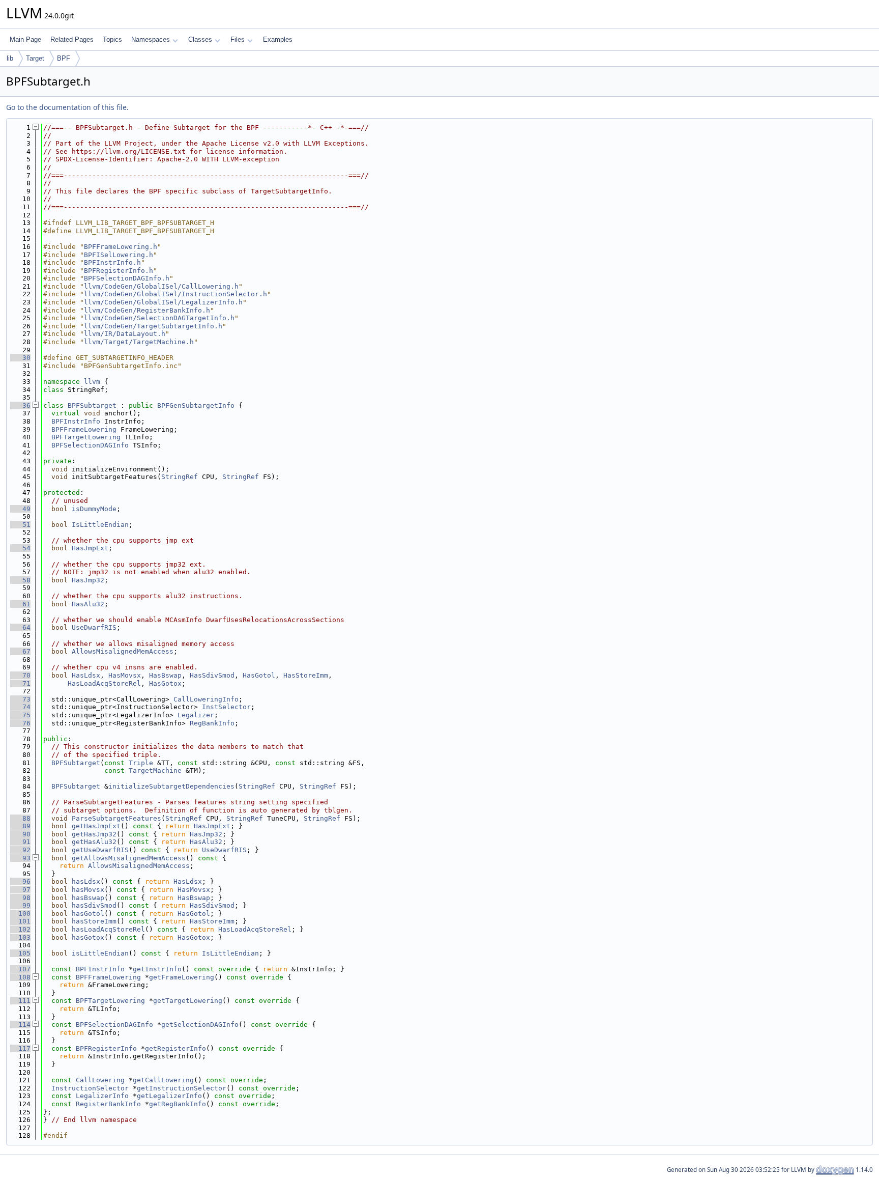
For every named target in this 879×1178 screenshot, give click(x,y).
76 (20, 723)
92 (20, 850)
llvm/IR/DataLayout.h (124, 334)
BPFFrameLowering (83, 429)
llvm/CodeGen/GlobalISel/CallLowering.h (161, 286)
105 (20, 953)
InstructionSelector (90, 1088)
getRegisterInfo (175, 1048)
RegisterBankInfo (108, 1104)
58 (20, 580)
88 (20, 818)
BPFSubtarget (92, 405)
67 (20, 651)
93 (20, 858)
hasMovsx (88, 889)
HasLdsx (86, 675)
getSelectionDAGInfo (200, 1024)
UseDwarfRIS (94, 627)
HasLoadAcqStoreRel (104, 683)
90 (20, 834)
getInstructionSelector (181, 1088)
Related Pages (72, 39)
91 (20, 842)
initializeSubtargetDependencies (171, 786)
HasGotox (165, 683)
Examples (277, 39)
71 (20, 683)
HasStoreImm (305, 675)
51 (20, 524)
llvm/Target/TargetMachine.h (139, 342)
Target (35, 58)
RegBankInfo (212, 723)
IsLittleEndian (100, 524)
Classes (200, 39)
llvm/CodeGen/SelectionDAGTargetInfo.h (159, 318)
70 (20, 675)
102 (20, 929)
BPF (63, 58)
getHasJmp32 (94, 834)
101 (20, 921)
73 (20, 699)
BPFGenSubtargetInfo (196, 405)
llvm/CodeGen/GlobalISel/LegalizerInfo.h (163, 302)
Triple (141, 763)
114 (20, 1024)
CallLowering (100, 1080)
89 (20, 826)
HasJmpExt (90, 548)
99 (20, 905)
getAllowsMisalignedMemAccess (129, 858)
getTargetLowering (187, 1000)
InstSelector (226, 707)
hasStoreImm (94, 921)
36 (20, 405)
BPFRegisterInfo (106, 1048)
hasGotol (88, 913)
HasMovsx (124, 675)
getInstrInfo (157, 969)
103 (20, 937)
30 (20, 357)
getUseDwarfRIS (100, 850)
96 (20, 881)
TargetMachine (155, 770)
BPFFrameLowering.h (120, 246)
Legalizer (196, 715)
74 (20, 707)
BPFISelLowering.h (118, 255)
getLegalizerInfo (169, 1096)
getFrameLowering (181, 977)
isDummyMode (94, 509)
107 (20, 969)
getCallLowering (163, 1080)
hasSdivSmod (94, 905)
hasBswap (88, 898)
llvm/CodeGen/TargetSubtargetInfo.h (153, 326)
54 (20, 548)
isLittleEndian (100, 953)
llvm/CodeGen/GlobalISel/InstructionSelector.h (175, 294)
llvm (92, 381)
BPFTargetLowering (86, 437)
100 (20, 913)
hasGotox (88, 937)
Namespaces (150, 39)
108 (20, 977)
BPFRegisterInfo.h (118, 270)
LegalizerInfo (102, 1096)
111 (20, 1000)
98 (20, 898)
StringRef (179, 477)
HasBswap (165, 675)
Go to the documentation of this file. (67, 107)
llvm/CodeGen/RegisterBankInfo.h (147, 310)
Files (237, 39)
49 (20, 509)
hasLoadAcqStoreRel (108, 929)
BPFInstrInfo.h (112, 262)
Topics (112, 39)
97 (20, 889)
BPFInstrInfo (75, 421)
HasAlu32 (88, 604)
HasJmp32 (88, 580)
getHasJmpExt (96, 826)
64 (20, 627)
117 (20, 1048)
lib (10, 58)
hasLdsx (86, 881)
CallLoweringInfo (206, 699)
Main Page (25, 39)
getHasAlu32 (94, 842)
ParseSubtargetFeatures (116, 818)
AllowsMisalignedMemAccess (122, 651)
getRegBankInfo (177, 1104)
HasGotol (259, 675)
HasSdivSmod (212, 675)
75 (20, 715)
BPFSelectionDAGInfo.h (126, 278)
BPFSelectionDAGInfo (90, 445)
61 (20, 604)
